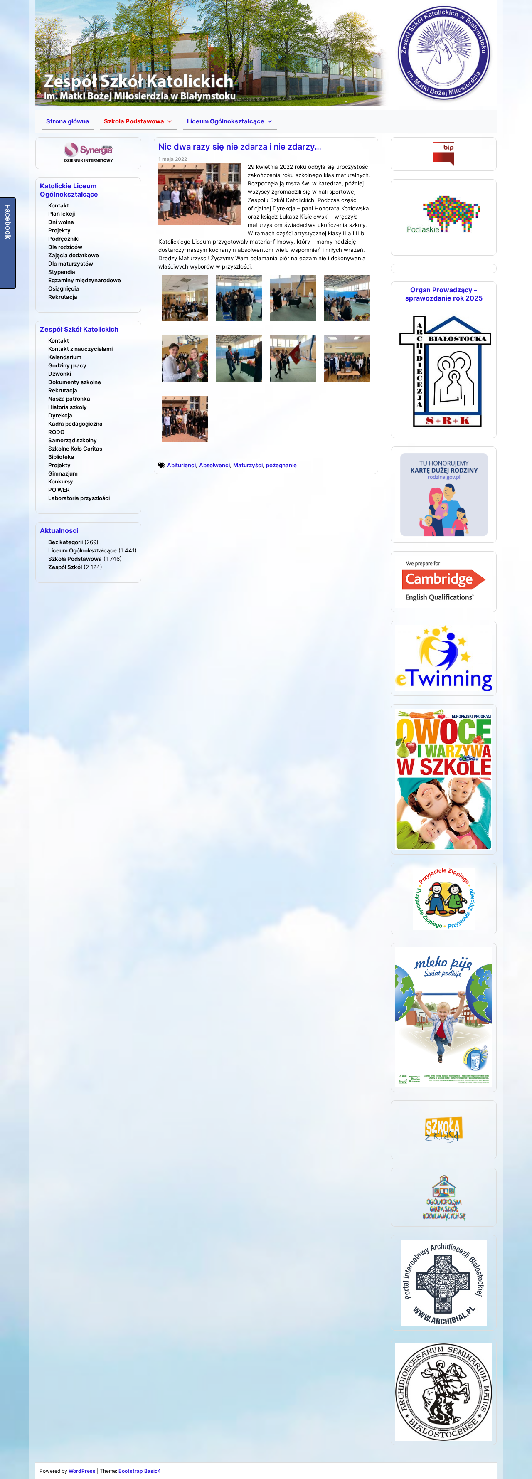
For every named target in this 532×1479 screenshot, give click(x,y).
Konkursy (60, 481)
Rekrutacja (62, 296)
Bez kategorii (65, 542)
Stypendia (61, 272)
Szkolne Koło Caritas (75, 448)
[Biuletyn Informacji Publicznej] (443, 153)
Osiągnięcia (63, 288)
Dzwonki (59, 373)
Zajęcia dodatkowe (73, 255)
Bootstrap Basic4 (139, 1471)
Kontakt (58, 205)
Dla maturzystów (70, 263)
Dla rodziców (65, 247)
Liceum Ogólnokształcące (82, 550)
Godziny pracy (67, 365)
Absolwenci (214, 465)
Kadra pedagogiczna (75, 423)
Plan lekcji (61, 213)
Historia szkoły (67, 407)
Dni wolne (61, 222)
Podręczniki (63, 238)
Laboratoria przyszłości (79, 498)
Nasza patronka (69, 398)
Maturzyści (248, 465)
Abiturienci (181, 465)
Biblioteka (61, 457)
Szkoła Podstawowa (75, 558)
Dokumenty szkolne (74, 382)
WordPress (82, 1471)
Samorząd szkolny (72, 440)
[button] (138, 121)
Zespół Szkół (65, 567)
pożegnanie (281, 465)
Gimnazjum (63, 473)
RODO (56, 432)
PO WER (59, 489)
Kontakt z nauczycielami (80, 348)
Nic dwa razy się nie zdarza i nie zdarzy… (239, 147)
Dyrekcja (60, 415)
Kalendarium (64, 357)
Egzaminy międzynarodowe (84, 280)
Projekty (59, 230)
